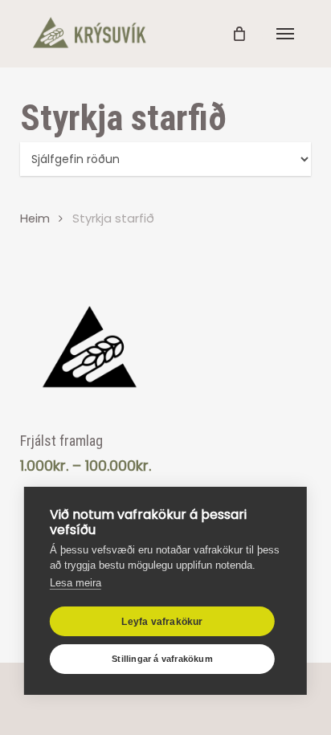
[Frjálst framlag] (89, 346)
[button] (285, 34)
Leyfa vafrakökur (161, 621)
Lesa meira (75, 583)
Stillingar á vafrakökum (162, 659)
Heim (35, 218)
